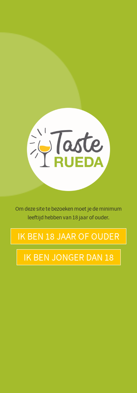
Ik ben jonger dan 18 (69, 257)
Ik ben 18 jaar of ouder (68, 236)
